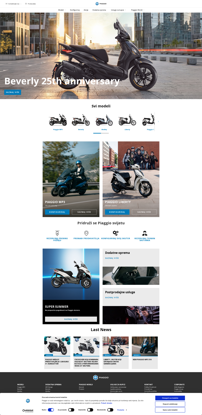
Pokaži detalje (106, 403)
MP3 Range (49, 387)
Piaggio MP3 (21, 387)
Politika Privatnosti (150, 387)
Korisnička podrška (150, 391)
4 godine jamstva (115, 389)
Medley (19, 391)
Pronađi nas (148, 389)
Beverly (19, 389)
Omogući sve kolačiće (170, 398)
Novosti (81, 387)
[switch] (71, 410)
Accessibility (178, 391)
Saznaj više (144, 212)
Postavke (120, 410)
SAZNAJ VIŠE (12, 92)
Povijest (81, 389)
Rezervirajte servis (116, 391)
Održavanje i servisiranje (118, 387)
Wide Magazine (179, 387)
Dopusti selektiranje (170, 404)
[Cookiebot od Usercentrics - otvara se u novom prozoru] (28, 410)
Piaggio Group (178, 389)
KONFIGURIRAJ (57, 212)
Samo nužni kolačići (170, 410)
